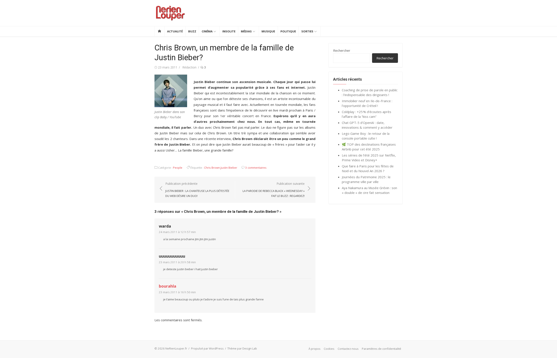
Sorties (307, 31)
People (177, 168)
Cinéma (207, 31)
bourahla (167, 286)
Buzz (192, 31)
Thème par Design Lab (242, 348)
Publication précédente (197, 189)
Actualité (175, 31)
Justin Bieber (229, 168)
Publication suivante (274, 189)
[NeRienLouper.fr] (159, 31)
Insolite (228, 31)
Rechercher (341, 50)
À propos (314, 349)
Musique (268, 31)
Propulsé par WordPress (207, 348)
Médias (246, 31)
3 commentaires (256, 168)
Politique (288, 31)
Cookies (329, 349)
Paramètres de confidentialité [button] (381, 349)
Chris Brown (212, 168)
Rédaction (189, 67)
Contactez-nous (348, 349)
